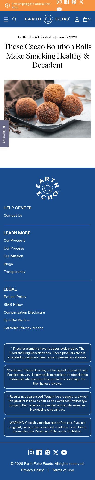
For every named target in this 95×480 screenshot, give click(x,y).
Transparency (14, 271)
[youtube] (59, 9)
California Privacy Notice (24, 328)
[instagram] (31, 452)
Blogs (8, 263)
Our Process (14, 248)
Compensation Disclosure (24, 312)
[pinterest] (47, 452)
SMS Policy (13, 304)
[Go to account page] (77, 19)
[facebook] (39, 452)
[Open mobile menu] (6, 19)
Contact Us (13, 215)
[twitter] (56, 452)
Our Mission (13, 256)
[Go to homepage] (47, 19)
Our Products (14, 240)
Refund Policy (15, 296)
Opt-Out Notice (17, 320)
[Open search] (14, 19)
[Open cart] (85, 19)
